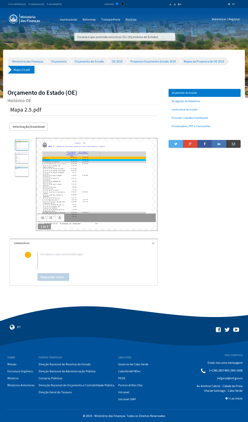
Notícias (131, 19)
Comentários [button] (21, 243)
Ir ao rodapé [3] (54, 4)
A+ (180, 4)
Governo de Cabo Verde (133, 364)
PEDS (121, 378)
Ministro (13, 378)
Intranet (124, 392)
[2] (22, 158)
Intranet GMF (127, 399)
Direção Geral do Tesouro (55, 392)
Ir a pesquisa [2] (36, 4)
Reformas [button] (89, 19)
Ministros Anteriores (21, 385)
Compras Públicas (50, 378)
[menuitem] (205, 93)
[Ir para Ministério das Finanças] (24, 19)
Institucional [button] (68, 19)
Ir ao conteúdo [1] (17, 4)
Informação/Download (29, 127)
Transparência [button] (110, 19)
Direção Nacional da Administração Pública (67, 371)
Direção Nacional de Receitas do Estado (65, 364)
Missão (11, 364)
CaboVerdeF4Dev (129, 371)
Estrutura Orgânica (20, 371)
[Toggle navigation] (46, 20)
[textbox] (90, 260)
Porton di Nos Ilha (130, 385)
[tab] (84, 243)
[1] (22, 145)
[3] (22, 171)
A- (171, 4)
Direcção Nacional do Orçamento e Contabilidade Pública (76, 385)
